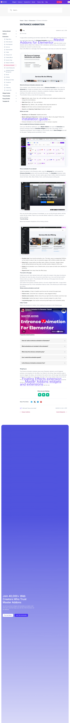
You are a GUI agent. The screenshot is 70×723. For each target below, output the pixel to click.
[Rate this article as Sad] (47, 394)
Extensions (32, 20)
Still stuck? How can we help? (29, 408)
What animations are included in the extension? (35, 346)
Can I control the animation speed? (31, 357)
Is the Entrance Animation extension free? (33, 363)
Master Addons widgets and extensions (40, 383)
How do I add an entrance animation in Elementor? (36, 340)
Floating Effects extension (41, 379)
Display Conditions (26, 412)
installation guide (35, 119)
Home (21, 20)
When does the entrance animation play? (33, 351)
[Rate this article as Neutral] (43, 394)
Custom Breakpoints (60, 412)
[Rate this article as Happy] (39, 394)
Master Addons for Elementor (42, 41)
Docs (26, 20)
